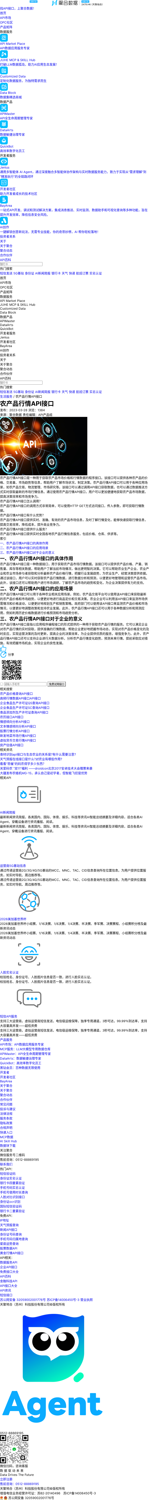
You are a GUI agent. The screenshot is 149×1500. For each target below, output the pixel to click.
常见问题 (6, 1104)
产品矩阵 (6, 27)
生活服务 (6, 396)
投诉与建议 (8, 1109)
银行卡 (56, 273)
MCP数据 (6, 1137)
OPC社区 (6, 22)
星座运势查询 (9, 1244)
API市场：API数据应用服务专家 (22, 1044)
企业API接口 (8, 1267)
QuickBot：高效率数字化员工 (20, 1063)
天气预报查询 (9, 1225)
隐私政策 (6, 1123)
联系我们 (6, 1164)
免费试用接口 (56, 684)
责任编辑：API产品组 (37, 415)
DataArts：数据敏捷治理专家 (20, 1058)
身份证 (29, 273)
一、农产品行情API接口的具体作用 (24, 543)
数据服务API (8, 1262)
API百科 (5, 260)
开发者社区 (8, 1077)
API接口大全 (8, 1286)
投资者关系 (8, 236)
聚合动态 (6, 250)
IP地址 (4, 1220)
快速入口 (6, 1132)
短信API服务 (8, 1016)
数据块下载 (8, 1146)
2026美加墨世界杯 (13, 919)
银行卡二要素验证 (12, 1211)
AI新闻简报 (42, 273)
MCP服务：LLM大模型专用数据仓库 (25, 1049)
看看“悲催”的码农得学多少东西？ (23, 764)
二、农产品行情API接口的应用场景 (24, 548)
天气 (65, 273)
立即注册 (6, 1479)
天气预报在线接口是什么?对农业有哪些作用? (31, 759)
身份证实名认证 (11, 1178)
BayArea (6, 1081)
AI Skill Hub (8, 1141)
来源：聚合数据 (11, 415)
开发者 (4, 1072)
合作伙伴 (6, 255)
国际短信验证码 (11, 1206)
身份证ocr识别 (10, 1202)
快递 (72, 273)
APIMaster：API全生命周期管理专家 (25, 1054)
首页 (3, 13)
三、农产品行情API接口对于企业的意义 (27, 552)
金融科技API (8, 1281)
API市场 (5, 18)
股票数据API (8, 1248)
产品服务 (6, 1040)
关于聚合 (6, 246)
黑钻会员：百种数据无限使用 (20, 1068)
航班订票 (82, 273)
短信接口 (6, 1295)
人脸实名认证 (9, 972)
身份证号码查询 (11, 1234)
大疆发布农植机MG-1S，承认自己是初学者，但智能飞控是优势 (43, 773)
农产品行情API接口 (29, 396)
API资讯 (5, 1290)
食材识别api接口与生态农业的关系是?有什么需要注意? (38, 754)
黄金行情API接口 (11, 1253)
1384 (41, 410)
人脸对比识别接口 (12, 1197)
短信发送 (6, 273)
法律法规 (6, 1114)
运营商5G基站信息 (13, 866)
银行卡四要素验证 (12, 1183)
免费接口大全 (9, 1272)
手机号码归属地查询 (14, 1239)
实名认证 (95, 273)
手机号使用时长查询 (14, 1192)
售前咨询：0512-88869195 (19, 1484)
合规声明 (6, 1128)
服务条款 (6, 1118)
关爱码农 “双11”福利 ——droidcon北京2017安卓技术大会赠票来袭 (46, 768)
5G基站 (18, 273)
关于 (3, 241)
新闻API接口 (8, 1230)
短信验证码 (8, 1174)
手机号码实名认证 (12, 1188)
